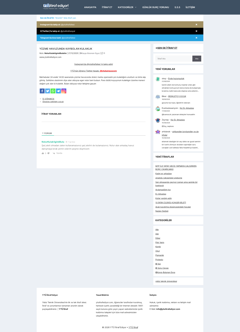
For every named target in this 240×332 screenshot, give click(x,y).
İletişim (190, 7)
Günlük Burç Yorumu (155, 7)
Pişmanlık (159, 255)
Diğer (157, 238)
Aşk (157, 234)
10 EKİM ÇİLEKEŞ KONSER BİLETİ (170, 202)
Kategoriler (125, 7)
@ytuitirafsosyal (57, 31)
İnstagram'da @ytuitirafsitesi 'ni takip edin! (93, 64)
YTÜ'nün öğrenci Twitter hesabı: (93, 71)
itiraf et (107, 7)
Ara (196, 58)
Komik (158, 246)
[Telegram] (58, 91)
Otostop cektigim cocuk (53, 101)
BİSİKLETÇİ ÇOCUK (177, 96)
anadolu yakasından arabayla (168, 178)
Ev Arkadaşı (160, 194)
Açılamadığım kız (163, 189)
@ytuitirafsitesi (57, 24)
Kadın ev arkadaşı (163, 173)
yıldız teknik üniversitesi (166, 281)
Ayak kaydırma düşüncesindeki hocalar (173, 207)
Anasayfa (90, 7)
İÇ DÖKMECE (48, 99)
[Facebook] (42, 91)
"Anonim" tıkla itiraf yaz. (58, 18)
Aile (157, 229)
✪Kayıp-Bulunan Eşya (89, 53)
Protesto (159, 259)
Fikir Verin (159, 242)
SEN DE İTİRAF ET (167, 48)
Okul (157, 251)
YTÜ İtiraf (133, 327)
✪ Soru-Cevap (162, 268)
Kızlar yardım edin (163, 198)
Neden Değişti (161, 211)
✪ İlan (158, 264)
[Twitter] (47, 91)
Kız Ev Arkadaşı (187, 108)
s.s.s (177, 7)
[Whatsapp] (53, 91)
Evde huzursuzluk (176, 78)
